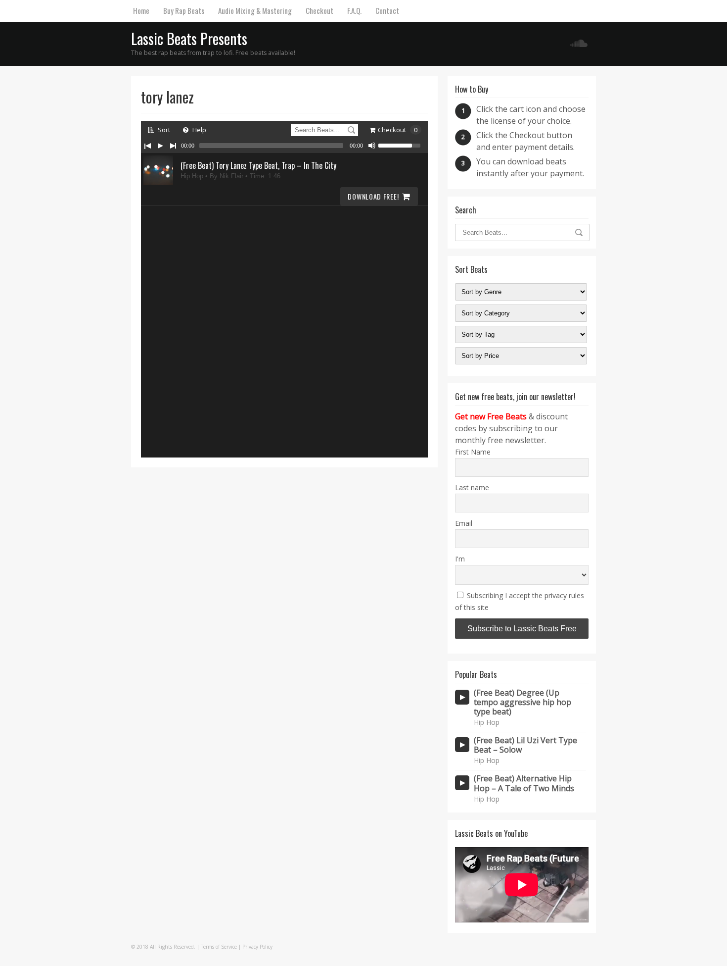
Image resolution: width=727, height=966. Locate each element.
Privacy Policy (257, 946)
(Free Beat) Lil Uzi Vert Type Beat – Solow (525, 745)
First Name (473, 452)
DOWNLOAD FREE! (373, 196)
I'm (460, 558)
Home (141, 10)
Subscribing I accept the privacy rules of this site (519, 601)
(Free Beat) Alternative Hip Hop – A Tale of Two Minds (524, 783)
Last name (472, 487)
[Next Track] (173, 146)
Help (198, 129)
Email (463, 523)
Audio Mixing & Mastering (255, 10)
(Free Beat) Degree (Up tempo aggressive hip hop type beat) (522, 702)
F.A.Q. (354, 10)
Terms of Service (219, 946)
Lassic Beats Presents (189, 38)
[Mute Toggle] (372, 146)
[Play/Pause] (160, 146)
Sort (163, 129)
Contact (387, 10)
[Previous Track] (147, 146)
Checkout (319, 10)
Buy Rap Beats (183, 10)
